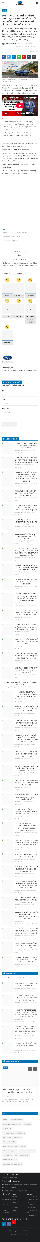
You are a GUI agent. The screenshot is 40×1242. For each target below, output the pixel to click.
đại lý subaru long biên (10, 240)
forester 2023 (7, 1128)
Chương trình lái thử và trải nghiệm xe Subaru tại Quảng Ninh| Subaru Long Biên (26, 842)
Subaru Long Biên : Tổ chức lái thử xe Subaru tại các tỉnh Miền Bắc (26, 670)
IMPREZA (15, 1202)
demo (20, 255)
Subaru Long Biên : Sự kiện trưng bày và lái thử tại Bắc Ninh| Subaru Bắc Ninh (26, 656)
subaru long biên (8, 232)
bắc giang (27, 1124)
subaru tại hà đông (9, 1142)
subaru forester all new (27, 1151)
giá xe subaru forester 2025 (12, 1124)
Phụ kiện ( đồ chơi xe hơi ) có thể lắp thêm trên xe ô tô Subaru (26, 522)
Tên (3, 390)
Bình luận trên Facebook (14, 385)
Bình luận (5, 408)
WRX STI (6, 1213)
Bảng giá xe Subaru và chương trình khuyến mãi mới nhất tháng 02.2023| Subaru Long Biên (26, 827)
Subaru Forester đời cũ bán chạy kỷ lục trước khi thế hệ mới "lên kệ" (26, 998)
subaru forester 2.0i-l (10, 1159)
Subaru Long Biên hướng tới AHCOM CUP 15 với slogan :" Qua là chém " (26, 708)
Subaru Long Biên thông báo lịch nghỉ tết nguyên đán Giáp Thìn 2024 (26, 754)
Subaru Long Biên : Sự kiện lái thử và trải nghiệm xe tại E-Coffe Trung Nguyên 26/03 (26, 460)
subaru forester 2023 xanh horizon (14, 1146)
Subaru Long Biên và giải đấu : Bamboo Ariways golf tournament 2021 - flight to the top (26, 915)
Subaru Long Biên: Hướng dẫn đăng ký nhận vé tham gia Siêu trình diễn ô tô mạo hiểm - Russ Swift (26, 884)
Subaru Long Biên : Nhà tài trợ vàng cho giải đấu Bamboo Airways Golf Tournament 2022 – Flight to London (26, 476)
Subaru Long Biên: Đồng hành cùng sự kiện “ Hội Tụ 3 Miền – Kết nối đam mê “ (26, 612)
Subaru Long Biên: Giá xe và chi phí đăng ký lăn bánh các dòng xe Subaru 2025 (26, 567)
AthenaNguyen (11, 43)
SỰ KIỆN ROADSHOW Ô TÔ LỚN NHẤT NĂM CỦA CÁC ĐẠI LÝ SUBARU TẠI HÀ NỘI (26, 768)
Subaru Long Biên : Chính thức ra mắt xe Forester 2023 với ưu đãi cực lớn (26, 959)
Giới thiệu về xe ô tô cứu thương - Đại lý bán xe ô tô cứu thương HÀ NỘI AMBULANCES (20, 264)
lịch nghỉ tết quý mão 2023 (11, 236)
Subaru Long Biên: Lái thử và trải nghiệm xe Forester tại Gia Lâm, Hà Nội (26, 797)
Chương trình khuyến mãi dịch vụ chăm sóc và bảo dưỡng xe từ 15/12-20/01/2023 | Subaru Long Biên (26, 597)
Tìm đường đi (33, 1215)
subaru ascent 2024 (16, 1120)
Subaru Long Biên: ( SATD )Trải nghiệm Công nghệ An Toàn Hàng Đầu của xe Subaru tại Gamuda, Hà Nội (26, 551)
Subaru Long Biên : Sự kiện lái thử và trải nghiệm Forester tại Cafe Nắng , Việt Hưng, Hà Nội (26, 738)
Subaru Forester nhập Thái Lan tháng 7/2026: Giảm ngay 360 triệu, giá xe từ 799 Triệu (26, 1030)
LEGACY (14, 1210)
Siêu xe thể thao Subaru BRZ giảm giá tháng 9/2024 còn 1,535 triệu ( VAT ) (26, 869)
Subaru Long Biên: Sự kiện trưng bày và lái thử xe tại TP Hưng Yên (26, 581)
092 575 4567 (15, 1181)
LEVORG (6, 1210)
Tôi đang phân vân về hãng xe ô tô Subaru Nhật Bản (20, 683)
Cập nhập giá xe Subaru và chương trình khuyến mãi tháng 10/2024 (26, 445)
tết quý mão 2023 (22, 232)
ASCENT (14, 1199)
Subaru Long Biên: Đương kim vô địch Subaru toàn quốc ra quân (26, 945)
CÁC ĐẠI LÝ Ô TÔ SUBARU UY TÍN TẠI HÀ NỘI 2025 (26, 985)
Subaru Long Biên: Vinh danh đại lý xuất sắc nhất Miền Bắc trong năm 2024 (26, 493)
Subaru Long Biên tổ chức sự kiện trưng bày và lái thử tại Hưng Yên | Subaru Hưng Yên (26, 931)
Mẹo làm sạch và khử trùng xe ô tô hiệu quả (26, 856)
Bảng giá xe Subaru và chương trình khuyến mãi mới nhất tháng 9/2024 (26, 694)
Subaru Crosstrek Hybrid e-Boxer (14, 1133)
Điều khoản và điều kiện (19, 1235)
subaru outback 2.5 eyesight (12, 1137)
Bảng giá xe (33, 1197)
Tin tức (4, 10)
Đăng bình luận (9, 424)
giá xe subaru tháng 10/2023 (12, 1164)
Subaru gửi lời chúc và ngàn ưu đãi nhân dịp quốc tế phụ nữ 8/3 (26, 536)
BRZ (4, 1207)
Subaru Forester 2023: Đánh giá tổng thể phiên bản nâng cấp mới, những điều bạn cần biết (26, 1013)
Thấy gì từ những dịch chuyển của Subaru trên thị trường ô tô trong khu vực (26, 811)
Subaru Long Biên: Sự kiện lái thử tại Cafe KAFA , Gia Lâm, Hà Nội (26, 641)
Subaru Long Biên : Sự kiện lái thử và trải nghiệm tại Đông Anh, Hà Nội (26, 723)
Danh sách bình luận (12, 382)
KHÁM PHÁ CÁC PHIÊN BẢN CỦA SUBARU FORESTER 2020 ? (26, 1045)
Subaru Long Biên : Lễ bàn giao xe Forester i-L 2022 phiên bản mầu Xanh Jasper (26, 507)
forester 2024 (7, 1155)
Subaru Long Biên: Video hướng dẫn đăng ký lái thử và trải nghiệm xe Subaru (26, 627)
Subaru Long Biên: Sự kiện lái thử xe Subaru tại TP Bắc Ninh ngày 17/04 (26, 782)
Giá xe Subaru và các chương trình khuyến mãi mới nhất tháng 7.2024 (26, 900)
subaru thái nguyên (9, 1151)
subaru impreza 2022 (22, 1155)
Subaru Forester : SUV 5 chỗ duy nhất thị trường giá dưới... (20, 1091)
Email (4, 399)
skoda (5, 1120)
